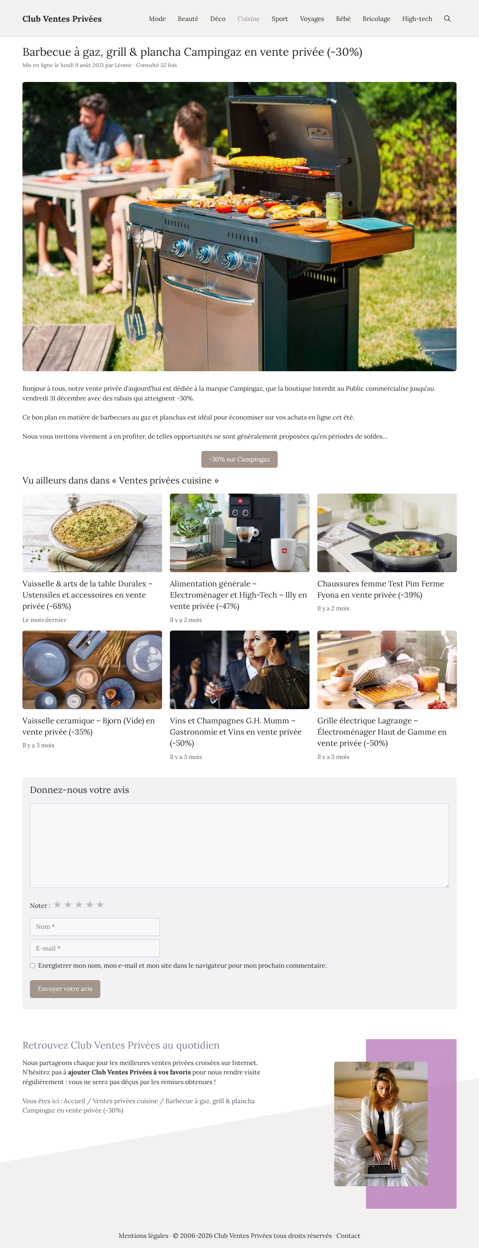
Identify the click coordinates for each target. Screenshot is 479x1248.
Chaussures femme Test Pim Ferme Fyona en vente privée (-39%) (380, 589)
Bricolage (376, 19)
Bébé (343, 19)
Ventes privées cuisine (125, 1101)
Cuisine (249, 19)
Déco (218, 19)
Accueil (74, 1101)
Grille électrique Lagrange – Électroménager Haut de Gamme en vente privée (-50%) (382, 731)
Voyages (312, 19)
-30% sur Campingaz (239, 459)
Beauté (188, 19)
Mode (157, 19)
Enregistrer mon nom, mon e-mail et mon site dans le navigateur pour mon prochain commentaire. (182, 965)
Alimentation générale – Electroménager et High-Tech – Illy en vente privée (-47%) (238, 595)
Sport (280, 19)
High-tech (417, 19)
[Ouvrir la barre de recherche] (447, 18)
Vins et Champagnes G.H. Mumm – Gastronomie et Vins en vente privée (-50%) (236, 731)
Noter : (40, 905)
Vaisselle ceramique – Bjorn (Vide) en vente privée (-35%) (88, 726)
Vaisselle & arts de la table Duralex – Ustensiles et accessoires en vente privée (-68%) (87, 595)
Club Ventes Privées (62, 18)
